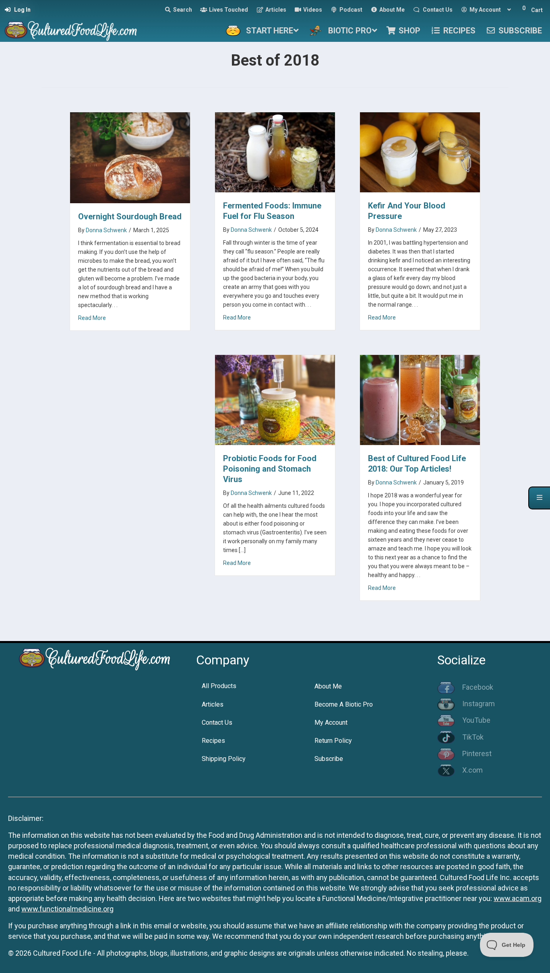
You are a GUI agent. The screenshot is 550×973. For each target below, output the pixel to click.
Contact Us (217, 722)
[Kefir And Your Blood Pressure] (420, 151)
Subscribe (328, 759)
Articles (212, 704)
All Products (219, 686)
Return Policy (333, 740)
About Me (328, 686)
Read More (92, 317)
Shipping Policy (224, 759)
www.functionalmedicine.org (67, 909)
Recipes (213, 740)
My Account (330, 722)
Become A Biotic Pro (343, 704)
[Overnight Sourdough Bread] (130, 157)
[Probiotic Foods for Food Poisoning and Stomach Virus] (275, 399)
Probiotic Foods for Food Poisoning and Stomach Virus (269, 469)
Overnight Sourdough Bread (130, 216)
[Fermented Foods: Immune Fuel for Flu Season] (275, 151)
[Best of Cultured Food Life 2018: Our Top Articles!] (420, 399)
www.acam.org (518, 898)
